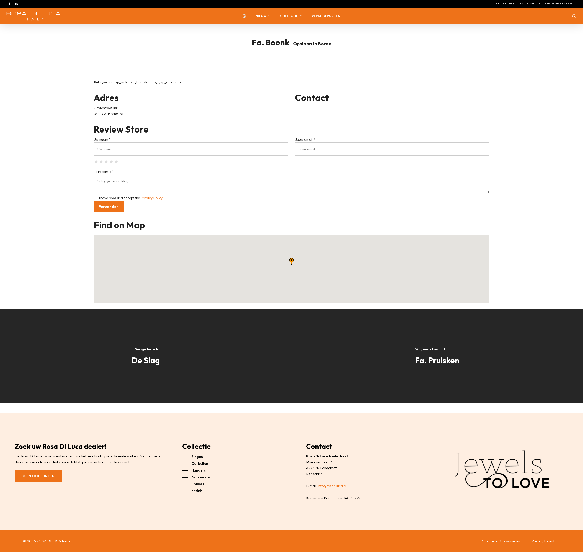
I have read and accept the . (131, 197)
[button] (38, 476)
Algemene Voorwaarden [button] (500, 541)
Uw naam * (102, 139)
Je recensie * (104, 171)
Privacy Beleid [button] (543, 541)
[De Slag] (146, 356)
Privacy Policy (152, 197)
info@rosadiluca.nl (332, 486)
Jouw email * (305, 139)
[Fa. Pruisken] (437, 356)
